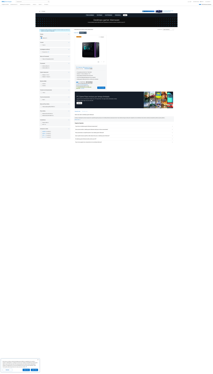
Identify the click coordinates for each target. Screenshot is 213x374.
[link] (196, 1)
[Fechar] (38, 360)
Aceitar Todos (34, 369)
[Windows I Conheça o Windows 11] (148, 11)
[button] (190, 1)
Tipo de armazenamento (45, 97)
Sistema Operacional (44, 72)
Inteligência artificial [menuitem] (5, 4)
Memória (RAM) (43, 81)
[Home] (39, 11)
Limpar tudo (76, 32)
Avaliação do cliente (44, 128)
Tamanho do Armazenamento (46, 90)
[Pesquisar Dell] (48, 1)
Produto (41, 34)
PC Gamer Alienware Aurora (84, 67)
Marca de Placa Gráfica (44, 104)
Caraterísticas (43, 119)
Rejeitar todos (26, 369)
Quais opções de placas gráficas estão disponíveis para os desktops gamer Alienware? (92, 135)
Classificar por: (160, 29)
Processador (42, 63)
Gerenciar (7, 369)
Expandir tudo (77, 111)
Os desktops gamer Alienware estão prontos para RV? (85, 138)
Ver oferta (82, 88)
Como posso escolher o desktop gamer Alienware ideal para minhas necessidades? (91, 129)
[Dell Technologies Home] (6, 1)
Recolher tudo (85, 111)
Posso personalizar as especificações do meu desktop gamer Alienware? (89, 132)
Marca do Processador (44, 56)
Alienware (82, 32)
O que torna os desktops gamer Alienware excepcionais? (86, 126)
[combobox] (33, 2)
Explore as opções (101, 87)
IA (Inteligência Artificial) (45, 49)
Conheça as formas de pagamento (82, 84)
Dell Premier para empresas (206, 4)
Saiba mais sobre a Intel (166, 11)
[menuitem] (14, 4)
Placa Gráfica (42, 111)
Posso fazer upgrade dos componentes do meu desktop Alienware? (88, 142)
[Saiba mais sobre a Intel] (159, 11)
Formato (41, 42)
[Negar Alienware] (85, 33)
